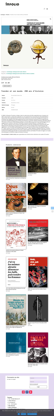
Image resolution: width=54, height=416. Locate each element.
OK (18, 414)
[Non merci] (52, 412)
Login (38, 386)
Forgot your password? (34, 384)
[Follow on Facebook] (27, 392)
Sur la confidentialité (32, 414)
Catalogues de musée (17, 71)
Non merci (23, 414)
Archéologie (9, 71)
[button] (50, 19)
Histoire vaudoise (30, 73)
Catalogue (3, 14)
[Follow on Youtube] (30, 392)
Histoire (7, 14)
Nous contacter (12, 407)
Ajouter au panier (7, 85)
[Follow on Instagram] (23, 392)
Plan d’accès (11, 405)
